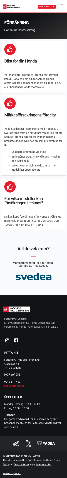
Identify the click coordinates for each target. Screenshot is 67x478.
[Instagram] (7, 340)
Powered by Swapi (12, 473)
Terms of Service (21, 464)
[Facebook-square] (16, 340)
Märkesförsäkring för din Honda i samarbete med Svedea (33, 264)
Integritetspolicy (43, 464)
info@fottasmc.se (14, 385)
